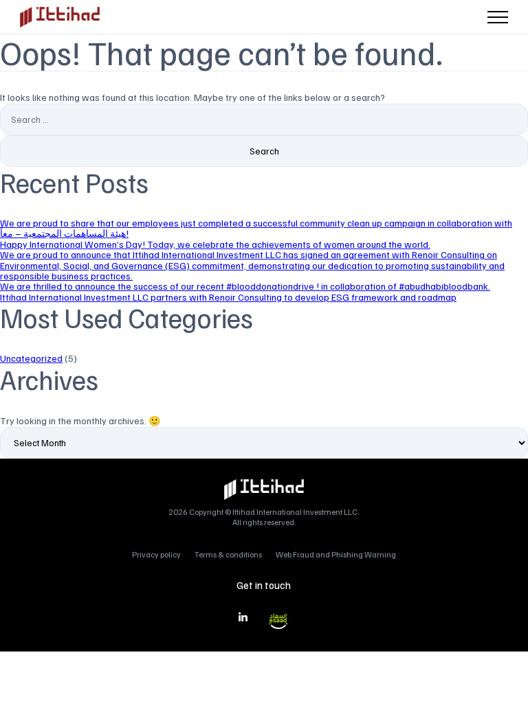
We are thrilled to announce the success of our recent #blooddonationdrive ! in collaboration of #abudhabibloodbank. (245, 286)
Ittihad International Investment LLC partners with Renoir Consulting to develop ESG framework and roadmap (228, 297)
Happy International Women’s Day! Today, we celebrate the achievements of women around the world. (215, 244)
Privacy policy (156, 554)
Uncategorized (31, 358)
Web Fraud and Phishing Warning (336, 554)
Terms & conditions (228, 554)
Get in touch (263, 585)
